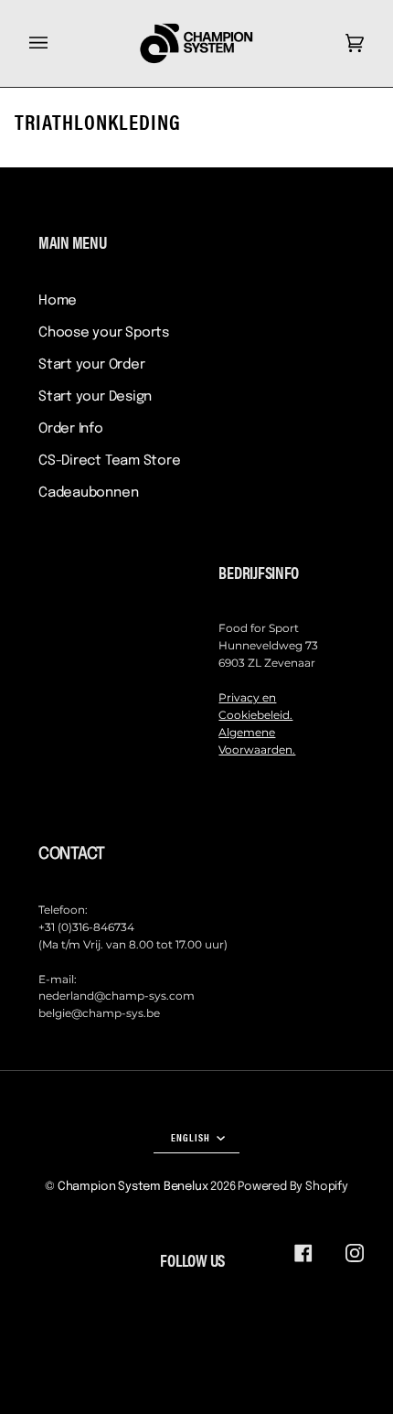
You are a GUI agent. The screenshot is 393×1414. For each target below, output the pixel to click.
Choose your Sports (103, 333)
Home (57, 301)
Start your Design (95, 397)
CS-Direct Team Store (109, 461)
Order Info (70, 429)
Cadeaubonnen (88, 493)
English (192, 1137)
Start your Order (91, 365)
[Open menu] (56, 43)
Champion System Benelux (133, 1187)
